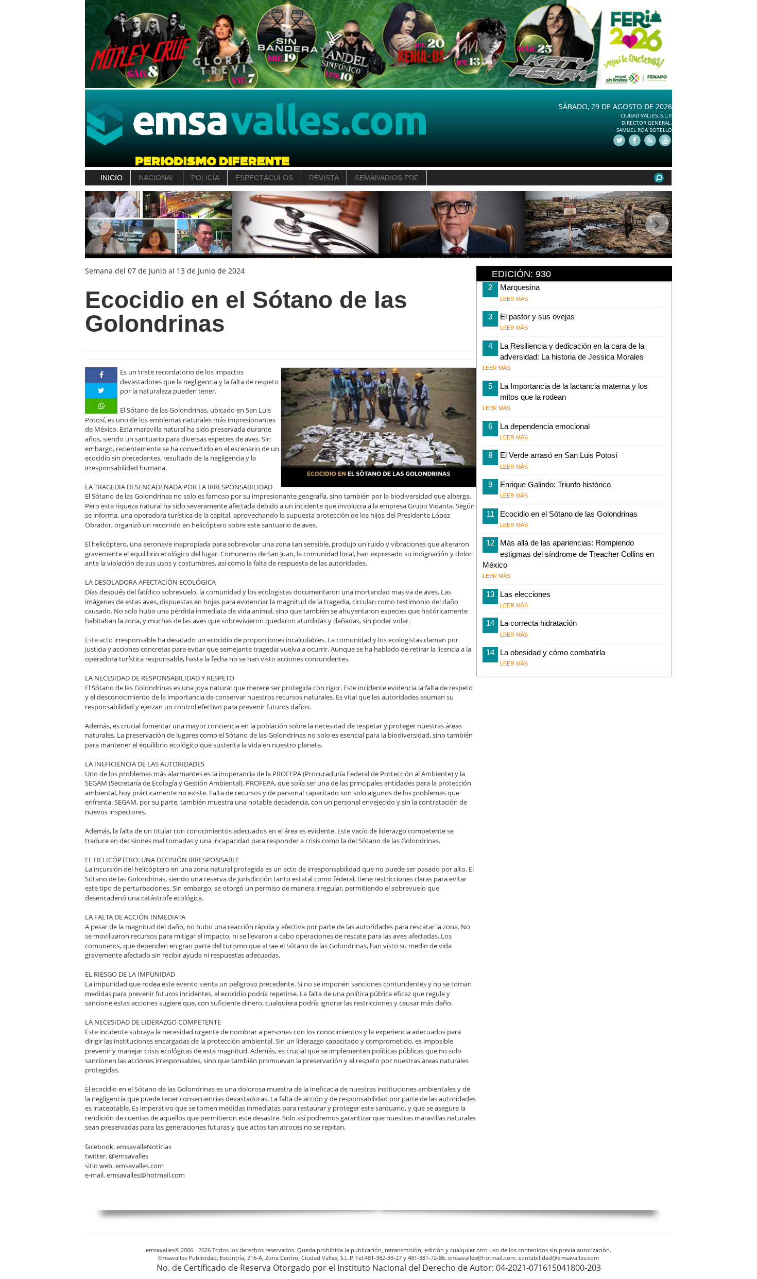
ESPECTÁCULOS (264, 178)
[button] (99, 225)
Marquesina (520, 287)
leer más (514, 299)
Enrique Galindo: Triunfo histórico (555, 484)
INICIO (111, 178)
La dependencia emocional (545, 426)
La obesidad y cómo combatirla (552, 652)
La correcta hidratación (538, 623)
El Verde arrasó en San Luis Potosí (558, 455)
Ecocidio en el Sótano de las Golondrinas (569, 513)
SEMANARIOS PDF (387, 178)
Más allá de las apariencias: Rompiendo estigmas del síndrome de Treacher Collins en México (568, 553)
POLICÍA (205, 178)
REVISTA (324, 178)
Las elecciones (525, 594)
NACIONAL (157, 178)
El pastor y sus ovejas (537, 316)
